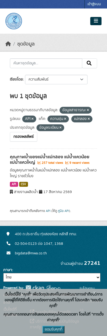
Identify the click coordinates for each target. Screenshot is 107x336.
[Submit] (89, 63)
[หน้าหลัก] (8, 44)
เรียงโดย (16, 79)
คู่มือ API (63, 210)
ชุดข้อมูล (26, 44)
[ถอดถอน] (88, 110)
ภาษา (7, 270)
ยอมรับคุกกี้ (53, 329)
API (14, 184)
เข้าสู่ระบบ (94, 4)
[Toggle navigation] (96, 21)
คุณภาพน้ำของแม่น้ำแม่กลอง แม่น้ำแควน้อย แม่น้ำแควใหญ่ (49, 159)
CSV (23, 184)
